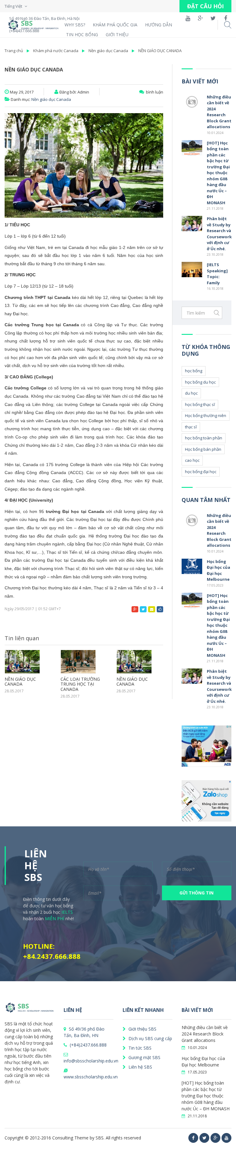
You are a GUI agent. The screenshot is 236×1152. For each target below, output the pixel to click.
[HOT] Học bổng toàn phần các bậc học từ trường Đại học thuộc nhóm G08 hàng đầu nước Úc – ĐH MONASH (218, 172)
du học (191, 393)
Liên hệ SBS (139, 1067)
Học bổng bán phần (203, 449)
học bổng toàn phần (203, 438)
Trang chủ (14, 50)
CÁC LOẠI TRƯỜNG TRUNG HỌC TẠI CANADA (80, 684)
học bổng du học (200, 382)
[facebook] (193, 1138)
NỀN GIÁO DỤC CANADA (160, 50)
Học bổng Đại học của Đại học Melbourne (218, 570)
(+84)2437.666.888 (88, 1045)
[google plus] (215, 1138)
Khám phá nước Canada (55, 50)
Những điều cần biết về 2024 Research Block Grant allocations (219, 112)
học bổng (193, 370)
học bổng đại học (200, 471)
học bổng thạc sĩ (200, 404)
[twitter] (204, 1138)
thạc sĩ (191, 427)
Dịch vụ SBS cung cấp (149, 1038)
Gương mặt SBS (143, 1057)
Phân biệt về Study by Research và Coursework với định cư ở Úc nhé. (219, 233)
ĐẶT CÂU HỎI (205, 6)
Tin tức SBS (139, 1048)
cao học (192, 460)
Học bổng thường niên (205, 415)
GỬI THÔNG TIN (196, 893)
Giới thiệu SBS (141, 1029)
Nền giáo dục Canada (108, 50)
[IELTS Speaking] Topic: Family (217, 273)
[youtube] (226, 1138)
